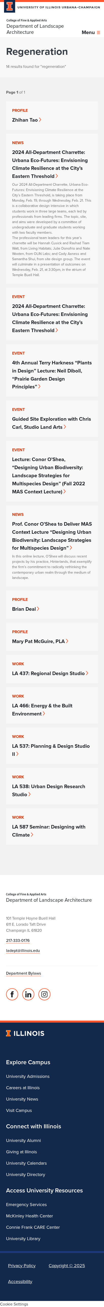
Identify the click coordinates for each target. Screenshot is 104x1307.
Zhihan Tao (25, 119)
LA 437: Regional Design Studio (48, 673)
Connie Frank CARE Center (33, 1227)
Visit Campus (19, 1110)
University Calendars (26, 1163)
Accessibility (20, 1281)
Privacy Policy (22, 1265)
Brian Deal (24, 608)
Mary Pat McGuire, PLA (38, 641)
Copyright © (67, 1265)
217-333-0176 (18, 940)
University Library (23, 1238)
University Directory (25, 1174)
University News (22, 1099)
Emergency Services (26, 1204)
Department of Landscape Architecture (35, 29)
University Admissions (27, 1076)
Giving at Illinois (21, 1152)
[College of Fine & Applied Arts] (44, 20)
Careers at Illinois (23, 1087)
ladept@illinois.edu (23, 950)
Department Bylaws (23, 973)
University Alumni (23, 1140)
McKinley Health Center (29, 1216)
